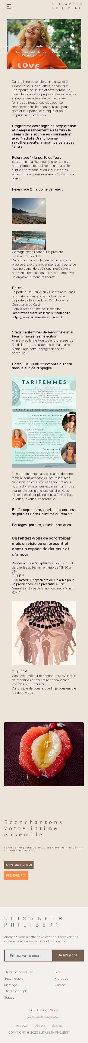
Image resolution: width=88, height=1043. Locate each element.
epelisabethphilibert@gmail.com (44, 1017)
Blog (58, 972)
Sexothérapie (13, 978)
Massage (10, 985)
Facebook (57, 1026)
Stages (9, 997)
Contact (60, 985)
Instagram (22, 1026)
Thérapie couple (16, 991)
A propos (61, 978)
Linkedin (40, 1026)
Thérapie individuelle (19, 972)
